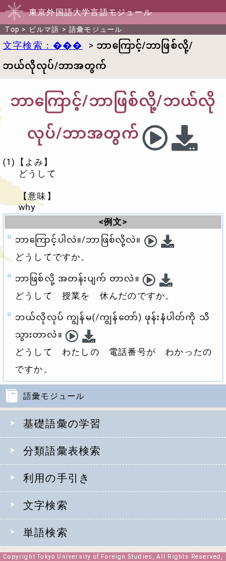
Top (12, 29)
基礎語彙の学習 (62, 423)
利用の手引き (56, 478)
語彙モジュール (95, 29)
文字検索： (43, 45)
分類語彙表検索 (62, 451)
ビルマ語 (44, 29)
